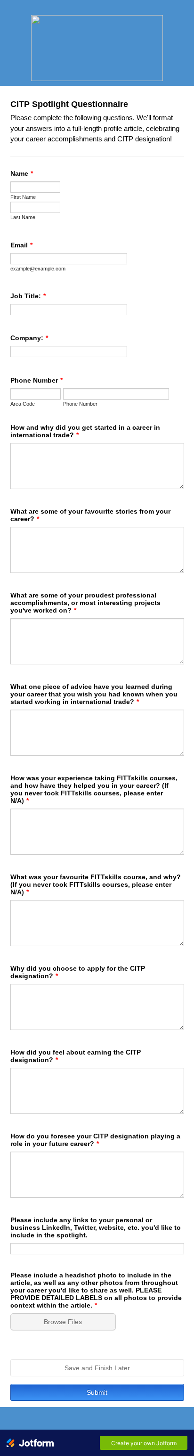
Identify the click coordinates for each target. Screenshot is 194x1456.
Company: (29, 338)
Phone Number (36, 380)
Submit (97, 1392)
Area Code (22, 404)
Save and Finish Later (97, 1368)
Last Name (22, 217)
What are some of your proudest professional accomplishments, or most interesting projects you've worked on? (85, 602)
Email (21, 245)
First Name (23, 197)
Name (21, 173)
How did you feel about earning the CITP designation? (75, 1055)
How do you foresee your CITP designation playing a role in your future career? (95, 1139)
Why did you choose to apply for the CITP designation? (77, 972)
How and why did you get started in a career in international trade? (85, 431)
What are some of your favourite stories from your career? (90, 515)
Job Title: (28, 296)
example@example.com (37, 268)
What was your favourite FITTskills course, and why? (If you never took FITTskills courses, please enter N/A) (95, 884)
